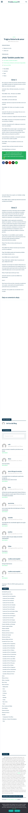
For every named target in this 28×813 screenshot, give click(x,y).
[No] (26, 807)
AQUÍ (19, 773)
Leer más (14, 808)
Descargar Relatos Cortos (11, 799)
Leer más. (17, 810)
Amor (14, 37)
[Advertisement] (14, 19)
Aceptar (11, 810)
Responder (5, 452)
